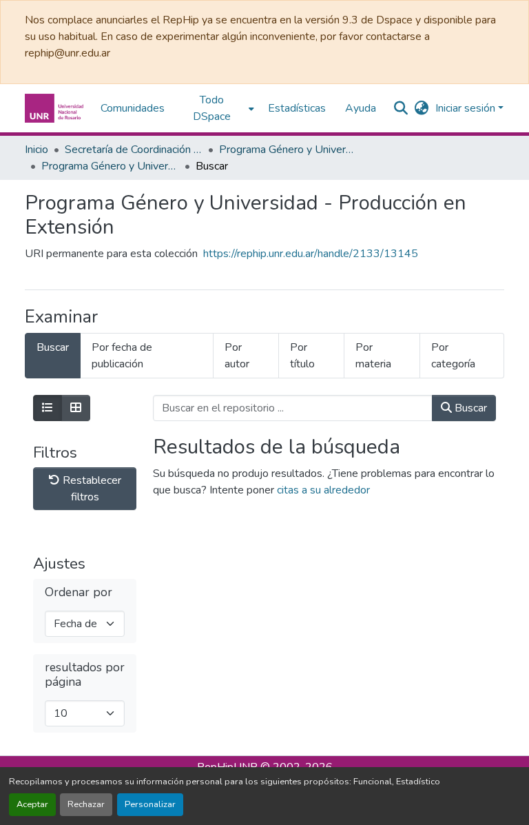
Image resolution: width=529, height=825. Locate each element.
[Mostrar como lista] (47, 408)
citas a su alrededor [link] (323, 490)
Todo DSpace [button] (212, 108)
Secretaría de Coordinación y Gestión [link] (134, 149)
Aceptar (32, 804)
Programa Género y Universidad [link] (288, 149)
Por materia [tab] (373, 355)
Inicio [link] (36, 149)
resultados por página (85, 674)
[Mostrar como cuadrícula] (75, 408)
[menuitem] (216, 108)
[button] (56, 108)
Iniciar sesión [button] (466, 108)
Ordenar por (78, 592)
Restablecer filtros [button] (90, 489)
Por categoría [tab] (453, 355)
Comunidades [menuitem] (133, 108)
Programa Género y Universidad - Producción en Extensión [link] (110, 166)
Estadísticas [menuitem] (297, 108)
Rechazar (86, 804)
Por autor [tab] (237, 355)
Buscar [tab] (53, 347)
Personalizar (150, 804)
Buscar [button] (469, 408)
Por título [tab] (302, 355)
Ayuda (360, 108)
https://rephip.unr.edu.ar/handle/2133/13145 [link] (310, 253)
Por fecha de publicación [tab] (122, 355)
